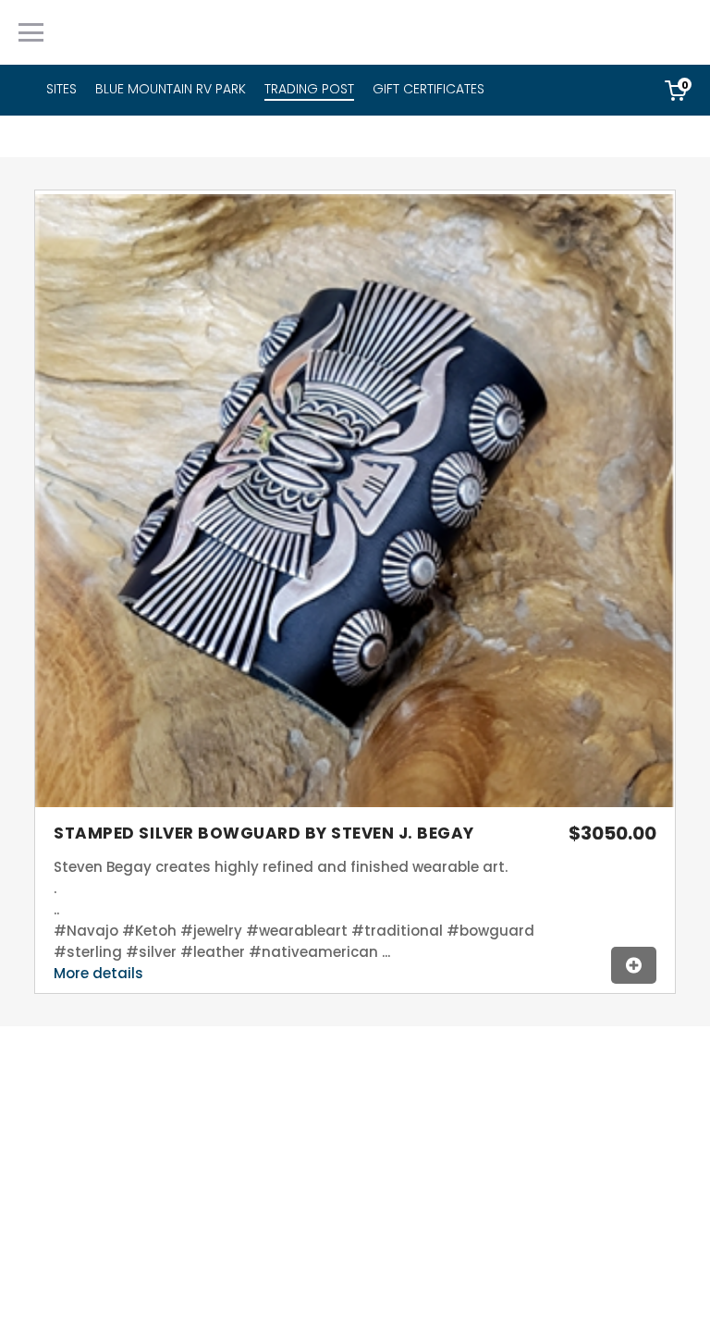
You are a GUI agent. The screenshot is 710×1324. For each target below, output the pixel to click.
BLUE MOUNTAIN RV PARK (170, 89)
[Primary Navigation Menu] (30, 32)
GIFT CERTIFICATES (428, 89)
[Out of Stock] (633, 965)
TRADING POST (309, 89)
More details (98, 973)
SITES (61, 89)
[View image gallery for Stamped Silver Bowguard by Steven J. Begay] (354, 804)
